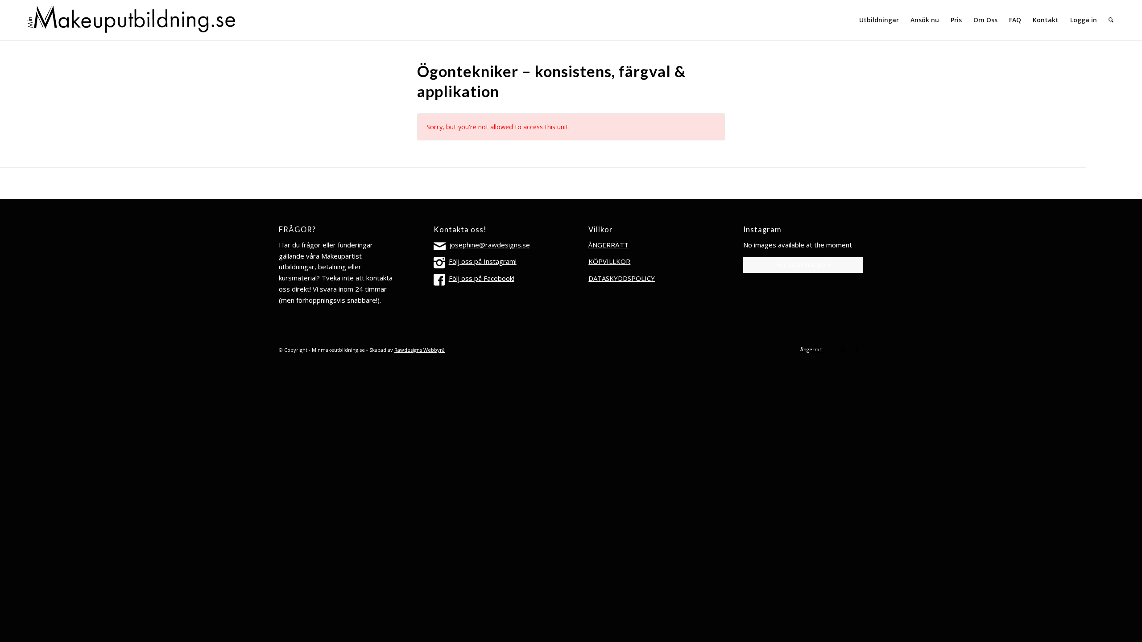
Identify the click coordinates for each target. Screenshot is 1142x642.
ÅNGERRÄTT (608, 244)
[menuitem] (879, 20)
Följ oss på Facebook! (481, 278)
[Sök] (1111, 20)
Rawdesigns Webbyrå (419, 349)
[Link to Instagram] (843, 349)
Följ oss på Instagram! (483, 261)
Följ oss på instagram (803, 264)
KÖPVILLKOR (609, 261)
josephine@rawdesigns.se (489, 244)
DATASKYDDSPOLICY (621, 278)
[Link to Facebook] (856, 349)
